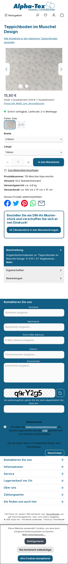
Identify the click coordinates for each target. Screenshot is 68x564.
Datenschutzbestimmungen (41, 426)
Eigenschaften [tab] (15, 270)
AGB (44, 430)
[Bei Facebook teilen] (7, 203)
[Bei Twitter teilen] (16, 203)
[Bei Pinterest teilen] (24, 203)
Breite (14, 133)
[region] (34, 69)
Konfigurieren (35, 541)
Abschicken (55, 453)
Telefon (34, 349)
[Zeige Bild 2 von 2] (26, 86)
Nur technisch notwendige (35, 549)
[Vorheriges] (7, 69)
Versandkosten (53, 514)
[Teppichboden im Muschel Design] (34, 69)
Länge (14, 146)
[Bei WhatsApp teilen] (33, 203)
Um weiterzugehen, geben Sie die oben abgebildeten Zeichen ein (34, 402)
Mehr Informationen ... (34, 534)
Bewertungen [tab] (14, 278)
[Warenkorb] (62, 15)
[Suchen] (37, 15)
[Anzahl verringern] (7, 162)
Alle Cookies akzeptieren (35, 558)
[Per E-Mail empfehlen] (41, 203)
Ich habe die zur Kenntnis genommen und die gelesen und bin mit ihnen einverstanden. (35, 430)
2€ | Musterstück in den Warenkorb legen (33, 230)
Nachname (34, 321)
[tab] (34, 256)
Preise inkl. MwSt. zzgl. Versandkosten (24, 103)
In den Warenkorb (48, 162)
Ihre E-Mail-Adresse (34, 334)
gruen (22, 125)
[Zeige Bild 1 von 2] (20, 86)
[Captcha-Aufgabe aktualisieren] (60, 393)
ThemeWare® (58, 519)
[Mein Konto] (54, 15)
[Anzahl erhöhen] (28, 162)
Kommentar (34, 361)
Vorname (34, 307)
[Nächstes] (61, 69)
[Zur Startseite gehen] (34, 6)
